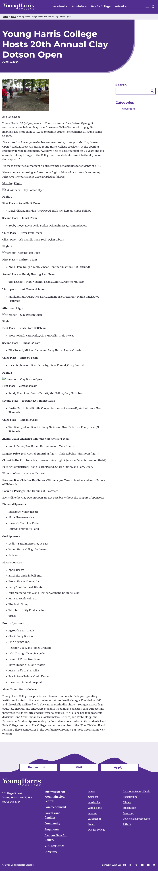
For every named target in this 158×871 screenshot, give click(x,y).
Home (5, 17)
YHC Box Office (54, 846)
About (91, 791)
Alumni (92, 813)
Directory (51, 852)
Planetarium (130, 796)
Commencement (55, 807)
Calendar (93, 796)
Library (127, 802)
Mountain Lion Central (55, 799)
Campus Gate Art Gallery (56, 838)
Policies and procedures (136, 818)
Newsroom (128, 108)
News (13, 17)
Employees (52, 829)
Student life (129, 807)
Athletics (121, 6)
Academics (60, 6)
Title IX (127, 824)
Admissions (79, 6)
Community (52, 823)
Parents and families (52, 815)
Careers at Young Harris (136, 791)
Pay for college (96, 829)
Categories (125, 102)
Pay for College (100, 6)
